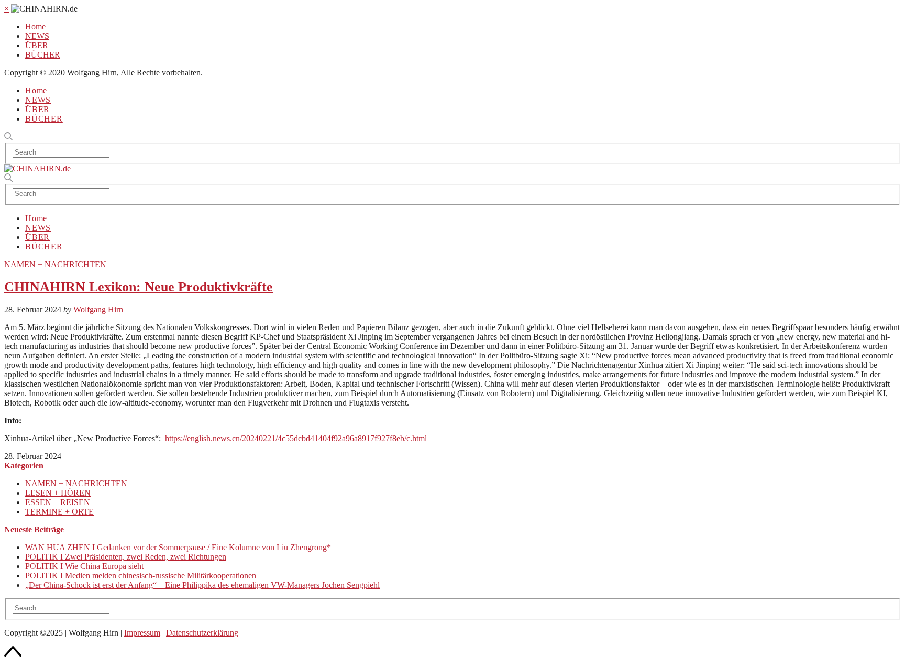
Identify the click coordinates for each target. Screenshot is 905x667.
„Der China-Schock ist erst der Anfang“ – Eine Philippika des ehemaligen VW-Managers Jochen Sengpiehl (202, 585)
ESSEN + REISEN (57, 502)
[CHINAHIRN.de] (37, 168)
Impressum (142, 632)
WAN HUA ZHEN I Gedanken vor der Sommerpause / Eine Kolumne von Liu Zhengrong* (178, 547)
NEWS (37, 35)
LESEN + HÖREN (58, 492)
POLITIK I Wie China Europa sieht (84, 566)
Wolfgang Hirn (98, 309)
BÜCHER (42, 54)
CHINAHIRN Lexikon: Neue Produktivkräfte (138, 286)
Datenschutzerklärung (202, 632)
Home (35, 26)
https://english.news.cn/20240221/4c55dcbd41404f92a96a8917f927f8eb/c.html (296, 438)
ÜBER (36, 45)
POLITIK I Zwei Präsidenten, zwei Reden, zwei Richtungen (125, 556)
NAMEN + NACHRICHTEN (55, 264)
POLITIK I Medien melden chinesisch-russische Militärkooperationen (140, 575)
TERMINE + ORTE (59, 511)
